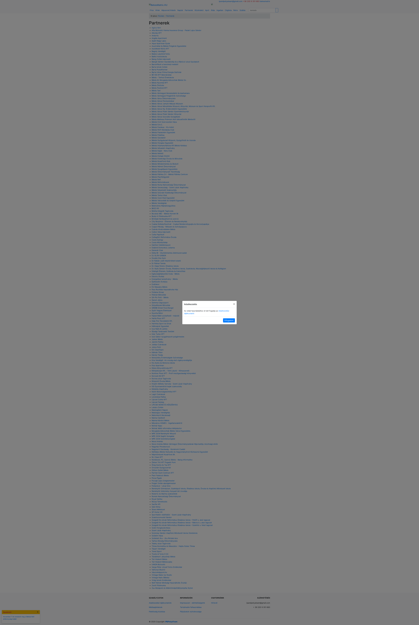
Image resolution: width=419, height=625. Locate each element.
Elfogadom (229, 320)
